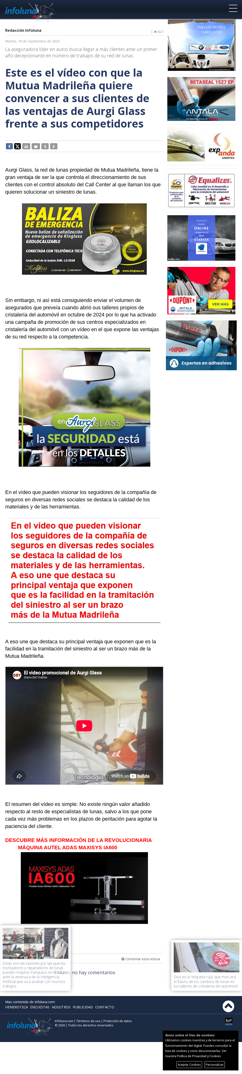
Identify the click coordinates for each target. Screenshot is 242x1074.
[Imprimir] (26, 146)
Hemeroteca (16, 1007)
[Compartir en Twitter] (17, 146)
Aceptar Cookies (189, 1064)
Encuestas (39, 1007)
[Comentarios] (36, 146)
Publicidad (83, 1007)
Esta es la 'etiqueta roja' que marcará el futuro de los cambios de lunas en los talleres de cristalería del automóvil (206, 981)
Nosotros (61, 1007)
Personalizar (215, 1064)
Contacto (104, 1007)
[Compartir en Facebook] (9, 146)
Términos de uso (88, 1021)
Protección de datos (118, 1021)
